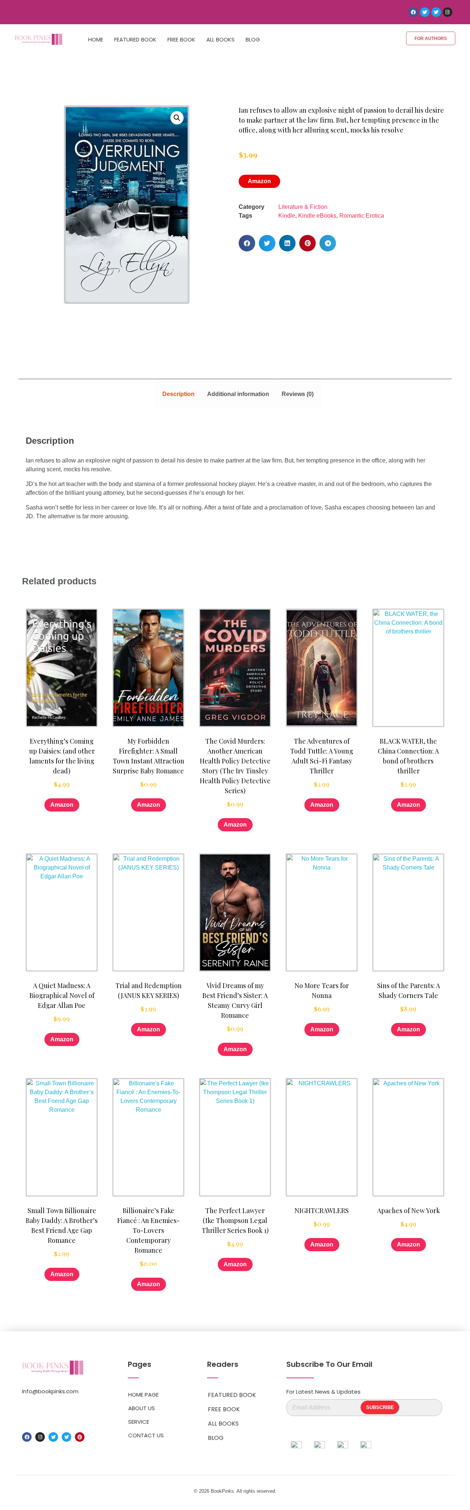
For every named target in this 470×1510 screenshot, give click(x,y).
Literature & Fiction (303, 207)
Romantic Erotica (361, 216)
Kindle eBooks (317, 216)
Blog (253, 39)
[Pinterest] (79, 1437)
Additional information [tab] (238, 394)
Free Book (181, 39)
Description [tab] (178, 394)
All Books (220, 39)
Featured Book (135, 39)
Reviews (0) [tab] (298, 394)
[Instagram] (447, 12)
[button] (177, 117)
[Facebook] (413, 12)
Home (95, 39)
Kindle (286, 216)
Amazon (259, 181)
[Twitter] (425, 12)
